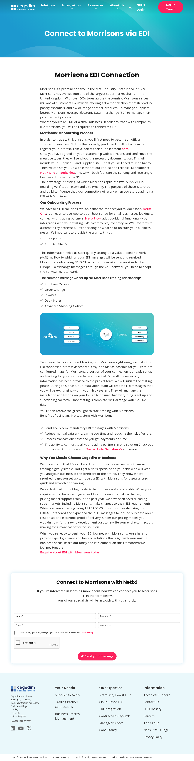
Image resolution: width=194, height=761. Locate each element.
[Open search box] (130, 7)
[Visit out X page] (29, 728)
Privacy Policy (87, 632)
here (125, 149)
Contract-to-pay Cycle (114, 716)
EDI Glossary (152, 709)
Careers (149, 716)
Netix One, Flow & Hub (115, 695)
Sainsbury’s (113, 449)
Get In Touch (171, 7)
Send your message (99, 656)
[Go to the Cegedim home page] (23, 7)
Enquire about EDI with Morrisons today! (70, 552)
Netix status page (156, 730)
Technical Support (157, 695)
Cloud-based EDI (111, 702)
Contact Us (151, 702)
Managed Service (111, 723)
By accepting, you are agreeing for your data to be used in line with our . (57, 632)
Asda (100, 449)
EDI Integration (110, 709)
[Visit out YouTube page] (21, 728)
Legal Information (18, 757)
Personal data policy (60, 757)
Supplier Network (67, 695)
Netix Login (140, 7)
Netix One (47, 173)
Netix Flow (67, 173)
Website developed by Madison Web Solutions (132, 757)
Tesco (90, 449)
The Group (151, 723)
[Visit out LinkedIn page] (13, 728)
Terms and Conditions (38, 757)
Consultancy (108, 730)
